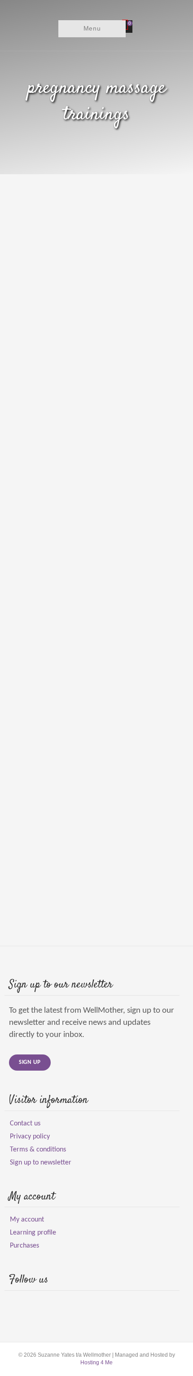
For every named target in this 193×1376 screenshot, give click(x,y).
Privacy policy (30, 1136)
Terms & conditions (38, 1149)
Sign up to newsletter (40, 1162)
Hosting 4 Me (96, 1362)
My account (27, 1219)
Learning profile (33, 1232)
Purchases (24, 1245)
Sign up (30, 1062)
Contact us (25, 1123)
